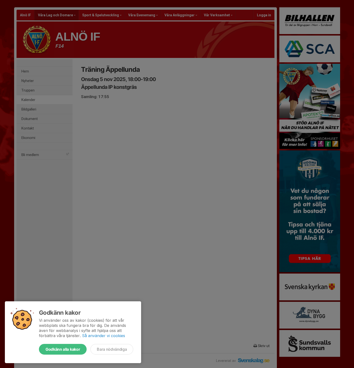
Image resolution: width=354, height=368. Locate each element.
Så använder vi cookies (103, 335)
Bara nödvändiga (112, 349)
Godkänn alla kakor (62, 349)
